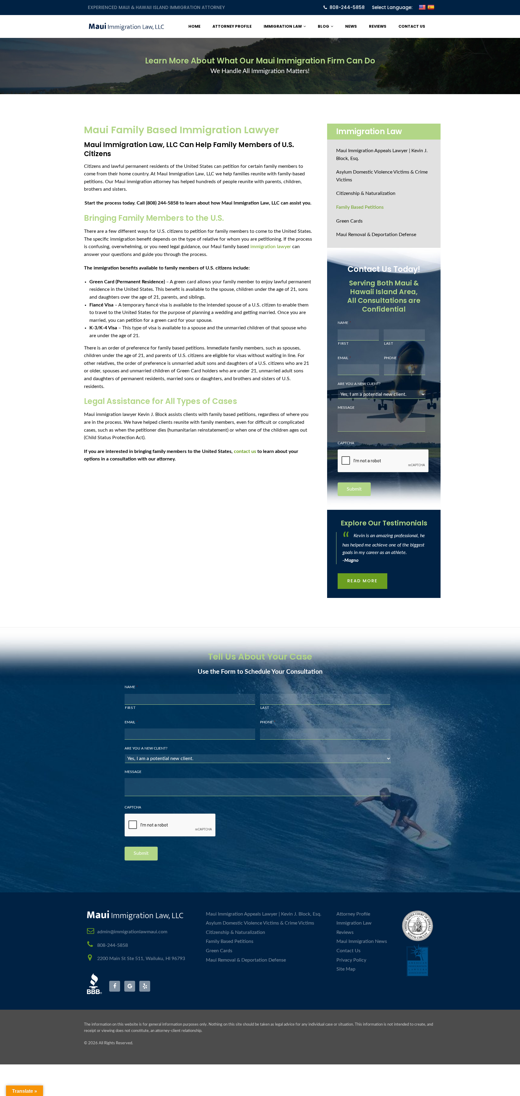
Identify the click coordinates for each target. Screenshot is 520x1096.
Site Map (345, 969)
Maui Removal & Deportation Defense (376, 234)
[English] (422, 11)
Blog (323, 26)
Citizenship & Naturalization (365, 193)
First (343, 343)
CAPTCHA (346, 443)
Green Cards (349, 221)
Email (344, 358)
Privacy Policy (351, 960)
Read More (362, 581)
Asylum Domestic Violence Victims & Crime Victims (382, 176)
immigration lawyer (270, 246)
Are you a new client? (359, 384)
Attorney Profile (232, 26)
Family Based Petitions (360, 207)
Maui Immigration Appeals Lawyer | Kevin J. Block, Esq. (382, 154)
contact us (245, 451)
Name (344, 323)
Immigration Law (283, 26)
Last (388, 343)
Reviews (377, 26)
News (351, 26)
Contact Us (411, 26)
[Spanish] (431, 11)
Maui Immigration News (361, 941)
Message (346, 407)
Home (194, 26)
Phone (391, 358)
